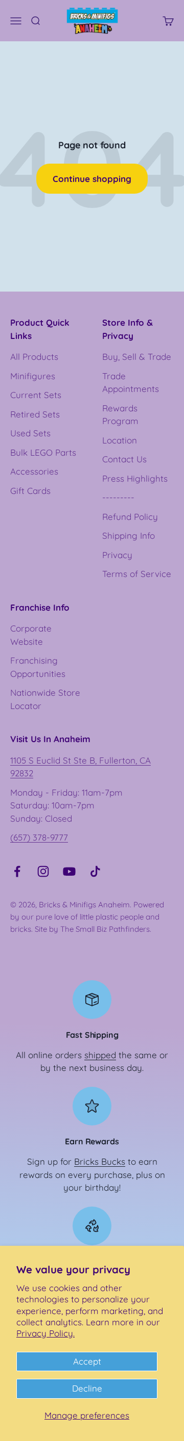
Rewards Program (120, 415)
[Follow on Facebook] (17, 871)
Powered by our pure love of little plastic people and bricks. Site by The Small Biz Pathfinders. (87, 917)
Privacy (117, 554)
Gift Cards (30, 490)
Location (119, 440)
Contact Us (124, 459)
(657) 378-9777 (39, 837)
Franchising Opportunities (37, 667)
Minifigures (32, 376)
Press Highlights (135, 478)
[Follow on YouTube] (69, 871)
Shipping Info (128, 535)
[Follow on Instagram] (43, 871)
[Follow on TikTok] (95, 871)
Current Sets (35, 394)
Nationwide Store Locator (45, 699)
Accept (87, 1361)
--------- (118, 497)
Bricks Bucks (99, 1161)
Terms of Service (136, 573)
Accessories (34, 471)
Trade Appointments (130, 383)
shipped (100, 1055)
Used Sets (30, 433)
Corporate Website (31, 635)
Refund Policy (130, 516)
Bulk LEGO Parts (43, 452)
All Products (34, 356)
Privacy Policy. (45, 1333)
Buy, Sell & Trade (136, 356)
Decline (87, 1388)
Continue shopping (92, 178)
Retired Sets (35, 414)
